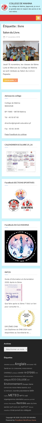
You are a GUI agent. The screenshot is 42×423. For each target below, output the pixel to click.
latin (32, 390)
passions (27, 399)
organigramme (9, 399)
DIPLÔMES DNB (11, 326)
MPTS (21, 396)
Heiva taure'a (22, 387)
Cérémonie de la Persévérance (13, 376)
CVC (36, 373)
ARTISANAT (30, 364)
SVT (26, 407)
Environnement (13, 383)
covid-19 (22, 372)
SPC (19, 407)
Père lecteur (12, 403)
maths (6, 396)
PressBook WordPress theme (25, 420)
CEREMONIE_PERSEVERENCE (23, 368)
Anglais (20, 364)
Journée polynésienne (21, 391)
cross (31, 372)
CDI (12, 368)
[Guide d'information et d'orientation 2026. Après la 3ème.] (13, 300)
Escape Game (28, 384)
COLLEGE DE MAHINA (20, 3)
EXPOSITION (8, 387)
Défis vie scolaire (28, 376)
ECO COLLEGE (19, 379)
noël (26, 396)
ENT (28, 380)
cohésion (15, 373)
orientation (20, 399)
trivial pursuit (15, 410)
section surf (8, 407)
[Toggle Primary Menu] (38, 18)
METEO (13, 395)
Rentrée (21, 403)
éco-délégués (26, 410)
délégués (7, 380)
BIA (10, 368)
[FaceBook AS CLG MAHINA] (21, 262)
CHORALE (8, 373)
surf (23, 407)
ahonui (12, 364)
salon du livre (31, 403)
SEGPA (15, 407)
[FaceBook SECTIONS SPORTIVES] (21, 201)
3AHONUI (7, 364)
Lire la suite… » (11, 80)
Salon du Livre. (11, 32)
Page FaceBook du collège (16, 134)
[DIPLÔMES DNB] (26, 326)
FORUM (14, 387)
